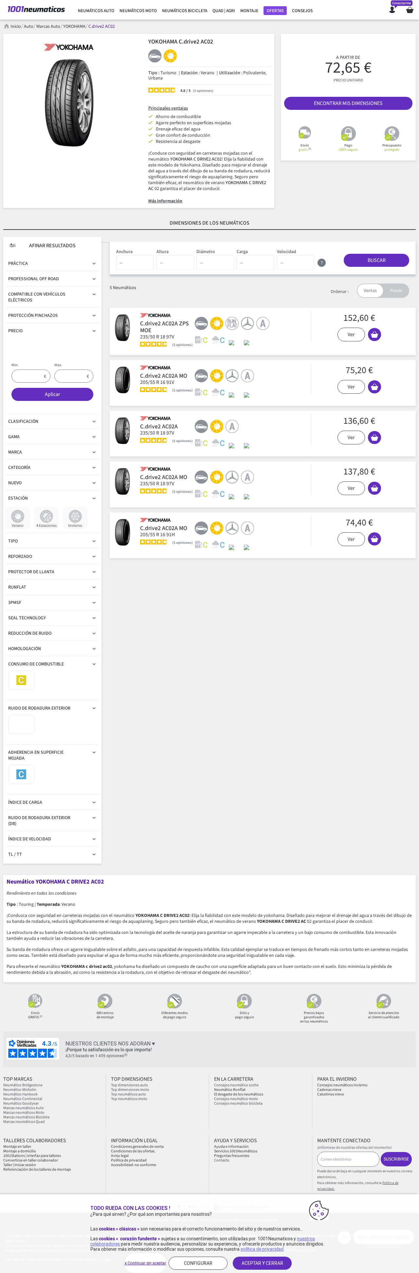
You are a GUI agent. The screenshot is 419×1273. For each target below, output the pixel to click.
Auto (28, 26)
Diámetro (205, 251)
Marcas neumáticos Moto (24, 1112)
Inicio (15, 26)
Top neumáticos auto (128, 1094)
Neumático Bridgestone (23, 1085)
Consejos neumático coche (236, 1085)
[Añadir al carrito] (374, 334)
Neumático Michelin (19, 1089)
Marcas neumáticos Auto (23, 1108)
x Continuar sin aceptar (145, 1263)
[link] (96, 11)
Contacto (221, 1160)
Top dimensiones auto (129, 1085)
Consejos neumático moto (236, 1099)
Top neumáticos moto (129, 1099)
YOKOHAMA (74, 26)
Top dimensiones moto (130, 1089)
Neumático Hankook (20, 1094)
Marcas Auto (48, 26)
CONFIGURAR (198, 1263)
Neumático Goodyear (21, 1103)
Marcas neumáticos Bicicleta (26, 1117)
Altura (162, 251)
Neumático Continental (22, 1099)
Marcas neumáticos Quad (24, 1122)
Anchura (124, 251)
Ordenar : (340, 292)
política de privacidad (262, 1249)
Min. (15, 365)
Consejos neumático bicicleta (238, 1103)
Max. (58, 365)
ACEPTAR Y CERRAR (262, 1263)
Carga (242, 251)
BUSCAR (377, 260)
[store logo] (36, 10)
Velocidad (286, 251)
